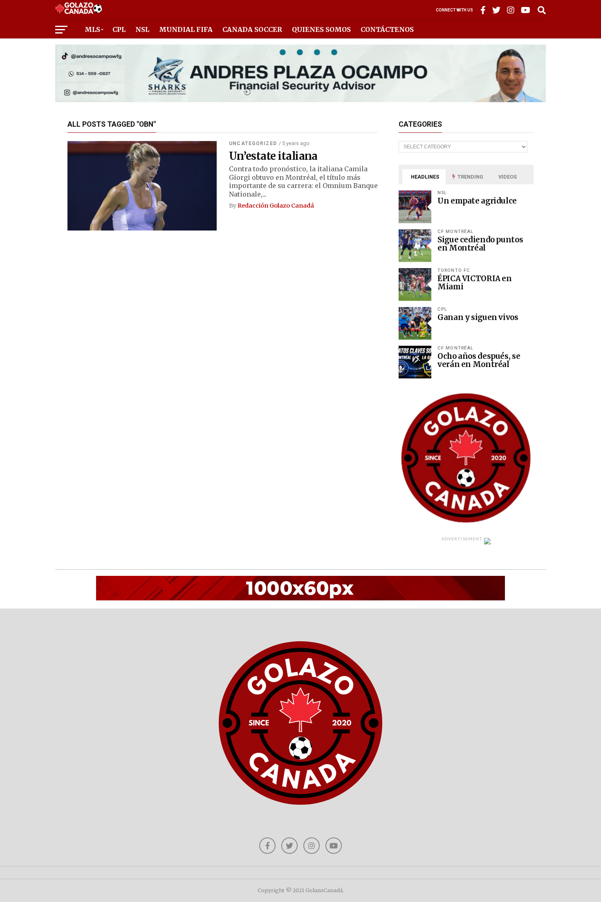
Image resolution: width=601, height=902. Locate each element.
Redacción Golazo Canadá (276, 205)
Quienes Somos (321, 29)
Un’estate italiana (273, 156)
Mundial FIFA (186, 29)
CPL (119, 29)
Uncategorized (253, 143)
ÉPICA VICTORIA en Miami (474, 282)
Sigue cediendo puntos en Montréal (480, 244)
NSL (142, 29)
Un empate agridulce (477, 201)
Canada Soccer (252, 29)
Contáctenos (387, 29)
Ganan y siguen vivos (477, 317)
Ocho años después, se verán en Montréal (478, 360)
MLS (92, 29)
